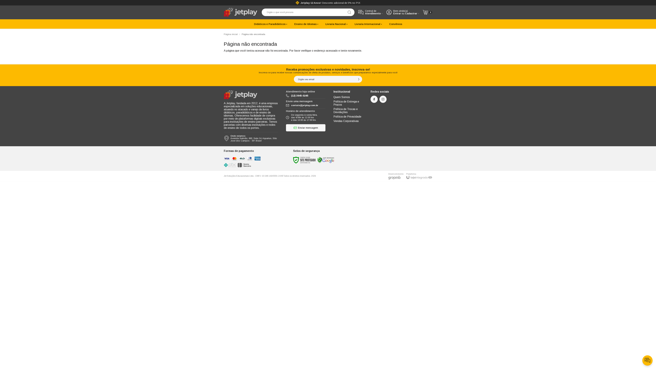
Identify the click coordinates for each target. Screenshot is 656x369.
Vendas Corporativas (346, 121)
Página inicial (231, 34)
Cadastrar (411, 13)
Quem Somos (341, 97)
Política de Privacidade (347, 116)
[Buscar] (349, 12)
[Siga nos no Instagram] (383, 99)
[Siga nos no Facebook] (374, 99)
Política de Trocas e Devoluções (345, 111)
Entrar (397, 13)
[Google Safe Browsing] (325, 160)
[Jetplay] (241, 12)
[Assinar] (358, 79)
